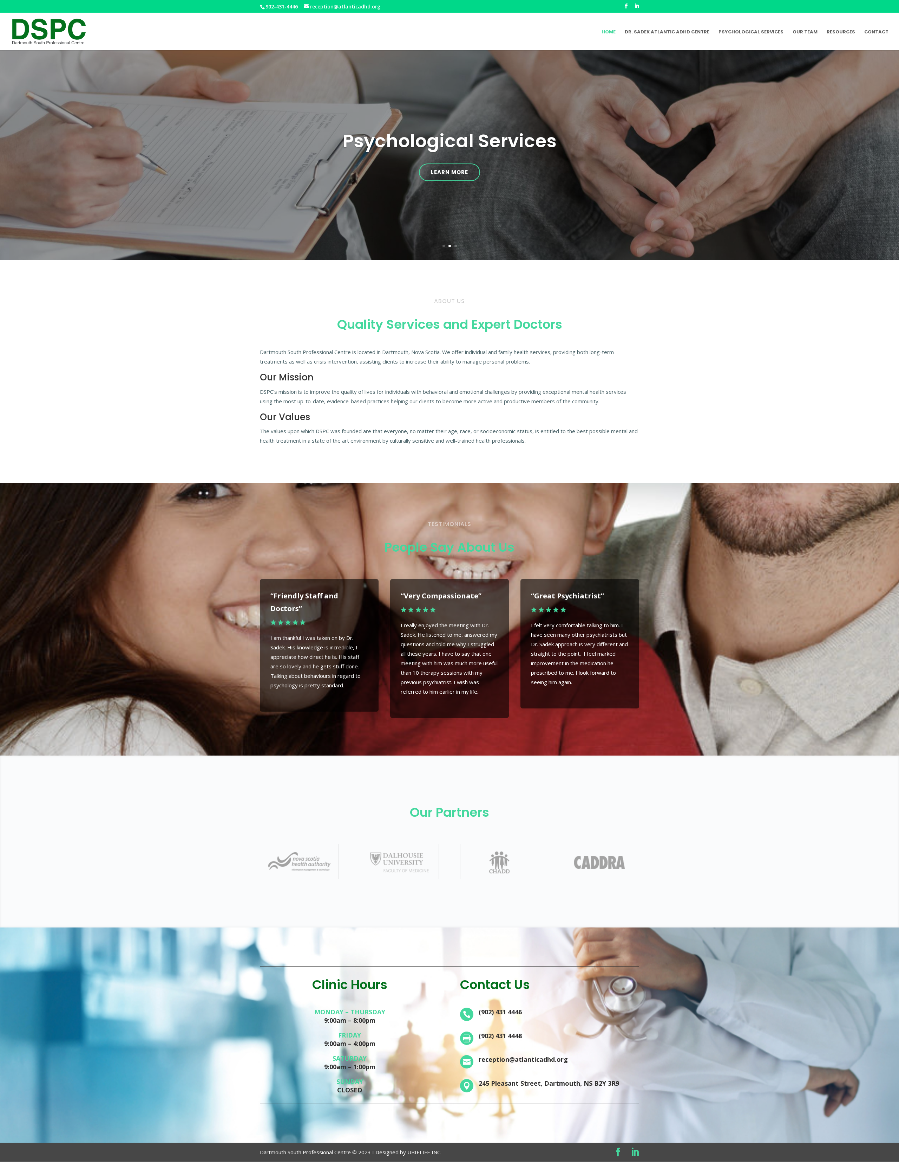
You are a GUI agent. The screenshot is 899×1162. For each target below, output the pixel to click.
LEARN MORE (449, 172)
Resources (841, 31)
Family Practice (449, 141)
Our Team (805, 31)
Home (609, 31)
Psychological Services (750, 31)
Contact (876, 31)
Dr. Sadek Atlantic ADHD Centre (667, 31)
